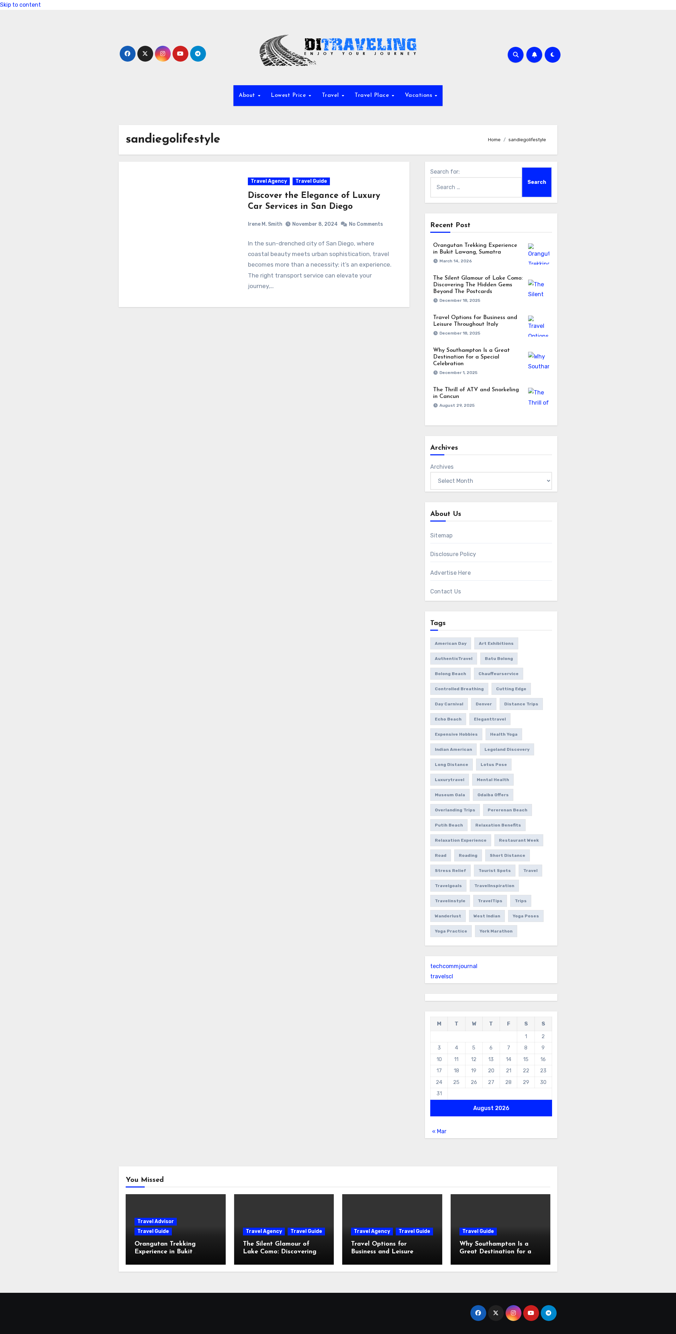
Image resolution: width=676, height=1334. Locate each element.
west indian (487, 916)
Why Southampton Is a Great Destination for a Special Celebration (471, 357)
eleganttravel (490, 719)
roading (468, 855)
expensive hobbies (456, 734)
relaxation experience (461, 840)
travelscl (441, 976)
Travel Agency (269, 181)
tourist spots (494, 870)
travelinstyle (450, 900)
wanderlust (448, 916)
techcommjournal (453, 966)
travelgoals (448, 885)
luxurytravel (449, 779)
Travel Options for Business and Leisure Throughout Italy (382, 1252)
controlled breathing (459, 688)
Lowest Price (289, 95)
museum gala (450, 794)
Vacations (419, 95)
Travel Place (373, 95)
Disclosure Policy (453, 554)
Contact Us (445, 591)
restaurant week (519, 840)
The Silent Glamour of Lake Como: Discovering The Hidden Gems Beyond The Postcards (477, 284)
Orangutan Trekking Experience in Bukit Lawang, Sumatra (165, 1252)
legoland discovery (507, 749)
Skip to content (20, 4)
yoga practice (451, 931)
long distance (451, 764)
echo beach (448, 719)
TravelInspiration (494, 885)
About (248, 95)
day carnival (449, 704)
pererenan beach (507, 810)
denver (484, 704)
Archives (441, 466)
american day (451, 643)
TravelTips (490, 900)
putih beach (449, 825)
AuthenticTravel (453, 658)
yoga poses (526, 916)
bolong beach (450, 673)
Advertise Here (450, 572)
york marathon (496, 931)
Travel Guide (311, 181)
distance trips (521, 704)
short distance (507, 855)
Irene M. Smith (265, 224)
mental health (493, 779)
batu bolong (499, 658)
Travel (331, 95)
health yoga (504, 734)
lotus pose (494, 764)
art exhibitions (496, 643)
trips (521, 900)
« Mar (439, 1131)
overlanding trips (455, 810)
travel (530, 870)
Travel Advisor (155, 1221)
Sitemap (441, 535)
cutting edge (511, 688)
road (440, 855)
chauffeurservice (498, 673)
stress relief (450, 870)
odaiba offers (493, 794)
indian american (453, 749)
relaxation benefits (498, 825)
